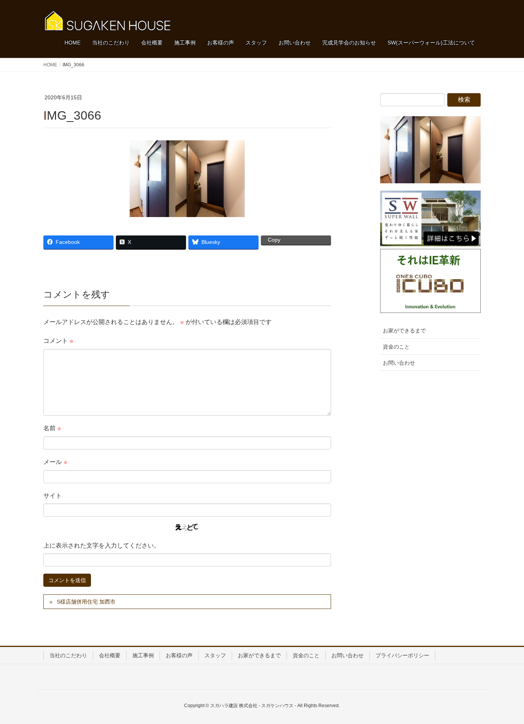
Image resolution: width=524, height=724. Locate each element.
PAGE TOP (504, 695)
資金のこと (396, 347)
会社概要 (109, 655)
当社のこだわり (68, 655)
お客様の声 (179, 655)
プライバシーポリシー (402, 655)
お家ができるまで (404, 330)
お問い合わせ (399, 363)
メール (55, 462)
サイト (52, 495)
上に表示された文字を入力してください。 (101, 545)
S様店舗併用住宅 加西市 (86, 602)
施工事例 (143, 655)
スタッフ (215, 655)
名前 (52, 428)
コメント (58, 340)
